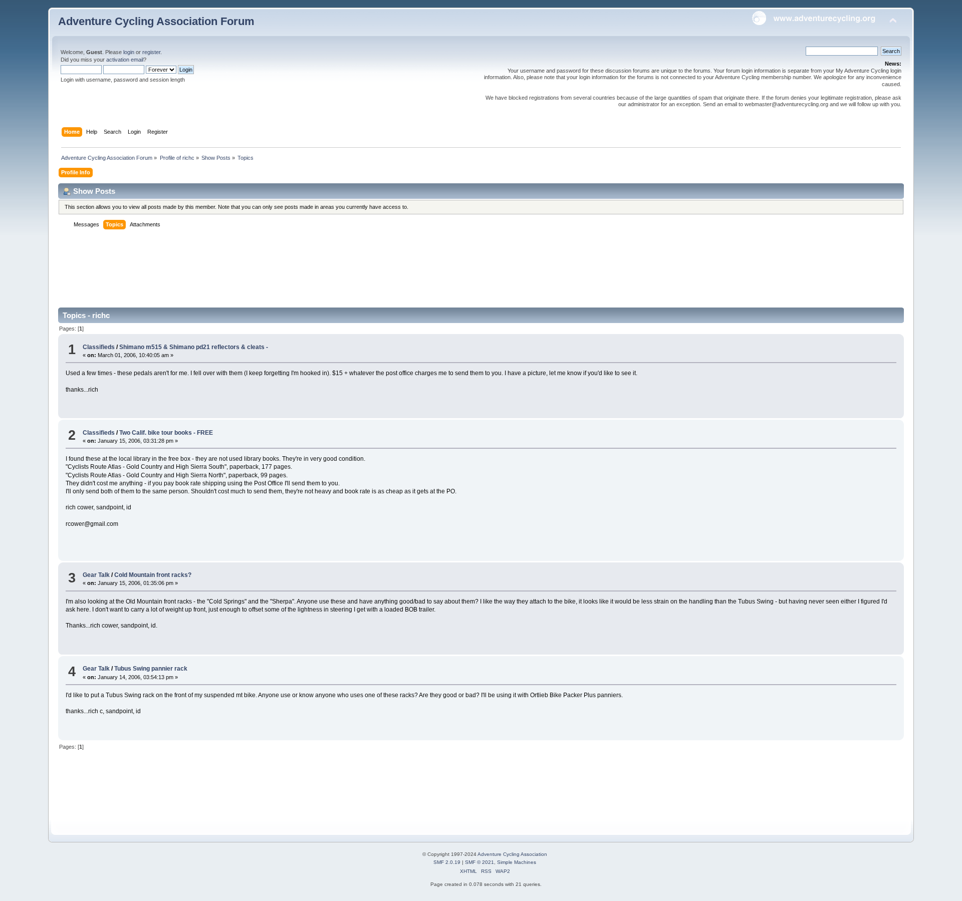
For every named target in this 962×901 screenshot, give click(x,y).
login (128, 52)
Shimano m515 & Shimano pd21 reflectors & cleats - (193, 347)
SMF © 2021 (479, 862)
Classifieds (99, 347)
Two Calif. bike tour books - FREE (166, 432)
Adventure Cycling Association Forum (156, 21)
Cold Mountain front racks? (152, 574)
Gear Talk (96, 574)
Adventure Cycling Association (512, 854)
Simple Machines (516, 862)
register (151, 52)
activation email (124, 60)
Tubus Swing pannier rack (150, 668)
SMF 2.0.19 (446, 862)
